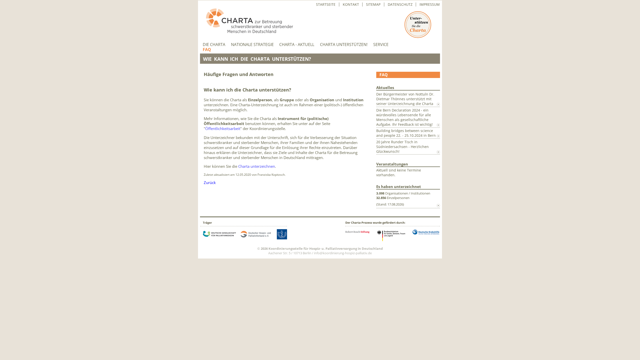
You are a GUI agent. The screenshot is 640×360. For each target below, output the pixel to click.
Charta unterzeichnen (256, 166)
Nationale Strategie (252, 44)
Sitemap (373, 4)
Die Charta (214, 44)
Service (380, 44)
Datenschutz (400, 4)
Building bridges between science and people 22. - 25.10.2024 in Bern (406, 133)
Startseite (326, 4)
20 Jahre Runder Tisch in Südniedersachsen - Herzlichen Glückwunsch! (402, 147)
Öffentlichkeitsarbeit (222, 128)
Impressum (430, 4)
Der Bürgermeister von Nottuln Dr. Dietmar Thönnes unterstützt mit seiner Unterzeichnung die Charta (405, 99)
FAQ (207, 49)
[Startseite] (246, 31)
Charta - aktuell (296, 44)
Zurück (210, 182)
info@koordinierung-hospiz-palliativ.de (343, 253)
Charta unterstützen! (344, 44)
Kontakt (351, 4)
